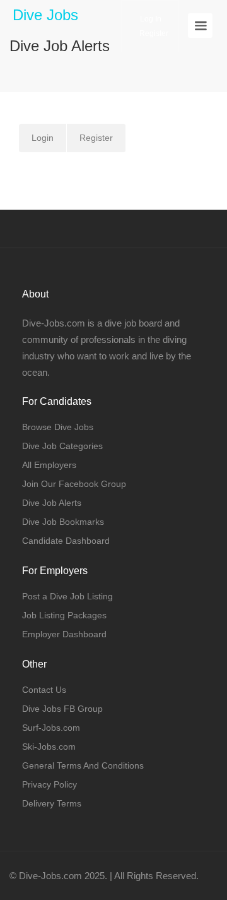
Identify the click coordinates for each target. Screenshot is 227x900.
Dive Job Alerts (51, 503)
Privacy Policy (49, 784)
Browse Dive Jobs (57, 427)
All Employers (49, 465)
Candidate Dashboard (66, 541)
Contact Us (44, 690)
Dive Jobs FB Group (62, 709)
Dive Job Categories (62, 446)
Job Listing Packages (64, 615)
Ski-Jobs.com (49, 746)
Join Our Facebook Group (74, 484)
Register (152, 33)
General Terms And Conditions (83, 765)
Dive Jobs (45, 14)
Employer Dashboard (64, 634)
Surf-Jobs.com (51, 728)
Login (43, 138)
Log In (149, 19)
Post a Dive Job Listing (67, 596)
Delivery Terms (51, 803)
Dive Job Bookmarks (63, 522)
